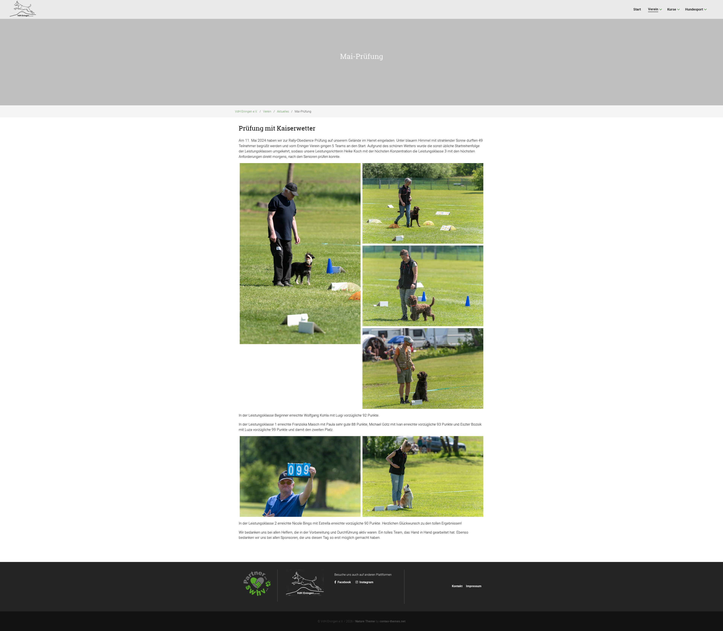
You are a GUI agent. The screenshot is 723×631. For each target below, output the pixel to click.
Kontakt (457, 586)
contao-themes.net (392, 621)
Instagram (366, 582)
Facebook (344, 582)
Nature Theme (365, 621)
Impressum (473, 586)
